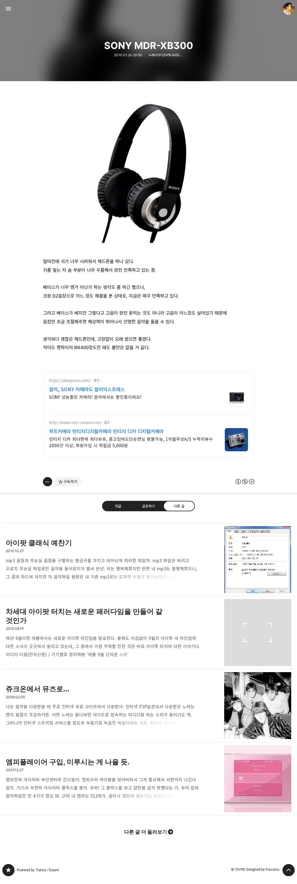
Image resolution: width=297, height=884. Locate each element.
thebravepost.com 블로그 (8, 870)
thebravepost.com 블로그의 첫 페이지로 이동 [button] (148, 9)
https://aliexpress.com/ (69, 380)
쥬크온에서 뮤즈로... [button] (148, 705)
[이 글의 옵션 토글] (47, 481)
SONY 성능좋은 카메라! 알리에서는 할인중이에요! (95, 397)
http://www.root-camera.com (75, 422)
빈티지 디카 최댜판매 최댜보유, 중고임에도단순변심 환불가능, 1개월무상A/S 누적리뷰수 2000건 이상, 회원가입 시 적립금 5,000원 (131, 442)
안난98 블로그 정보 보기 (289, 9)
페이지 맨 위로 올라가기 (289, 870)
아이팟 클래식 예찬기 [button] (148, 559)
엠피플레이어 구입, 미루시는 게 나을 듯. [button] (148, 778)
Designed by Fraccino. (263, 869)
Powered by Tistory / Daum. (38, 870)
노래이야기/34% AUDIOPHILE (165, 55)
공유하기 (148, 506)
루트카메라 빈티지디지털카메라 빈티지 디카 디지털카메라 (106, 431)
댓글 (118, 506)
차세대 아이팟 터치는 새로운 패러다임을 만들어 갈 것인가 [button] (148, 632)
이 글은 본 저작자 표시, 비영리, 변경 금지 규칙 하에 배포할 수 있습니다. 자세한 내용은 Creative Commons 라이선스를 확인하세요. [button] (245, 481)
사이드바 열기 (8, 9)
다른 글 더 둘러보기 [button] (145, 832)
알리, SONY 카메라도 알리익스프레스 (87, 389)
